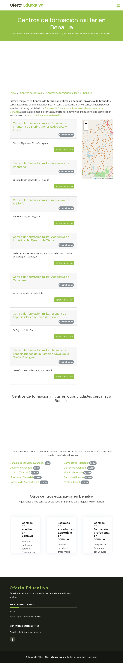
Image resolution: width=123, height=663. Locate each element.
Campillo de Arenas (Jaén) (24, 482)
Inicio (12, 611)
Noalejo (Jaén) (72, 482)
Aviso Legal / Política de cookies (25, 616)
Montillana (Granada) (21, 477)
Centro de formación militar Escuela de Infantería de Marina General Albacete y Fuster (40, 126)
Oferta (27, 5)
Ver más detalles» (64, 149)
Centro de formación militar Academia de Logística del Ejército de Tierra (41, 238)
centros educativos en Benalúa (44, 115)
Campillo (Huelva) (74, 477)
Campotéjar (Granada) (76, 462)
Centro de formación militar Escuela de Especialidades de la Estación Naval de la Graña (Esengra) (41, 354)
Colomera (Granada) (21, 467)
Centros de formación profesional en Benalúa (102, 531)
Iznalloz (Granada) (20, 472)
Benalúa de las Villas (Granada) (27, 462)
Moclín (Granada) (73, 472)
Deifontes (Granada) (75, 467)
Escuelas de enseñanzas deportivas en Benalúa (66, 531)
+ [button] (86, 123)
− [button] (86, 128)
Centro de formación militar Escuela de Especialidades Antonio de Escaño (39, 315)
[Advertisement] (61, 66)
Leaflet (95, 178)
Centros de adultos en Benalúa (27, 529)
